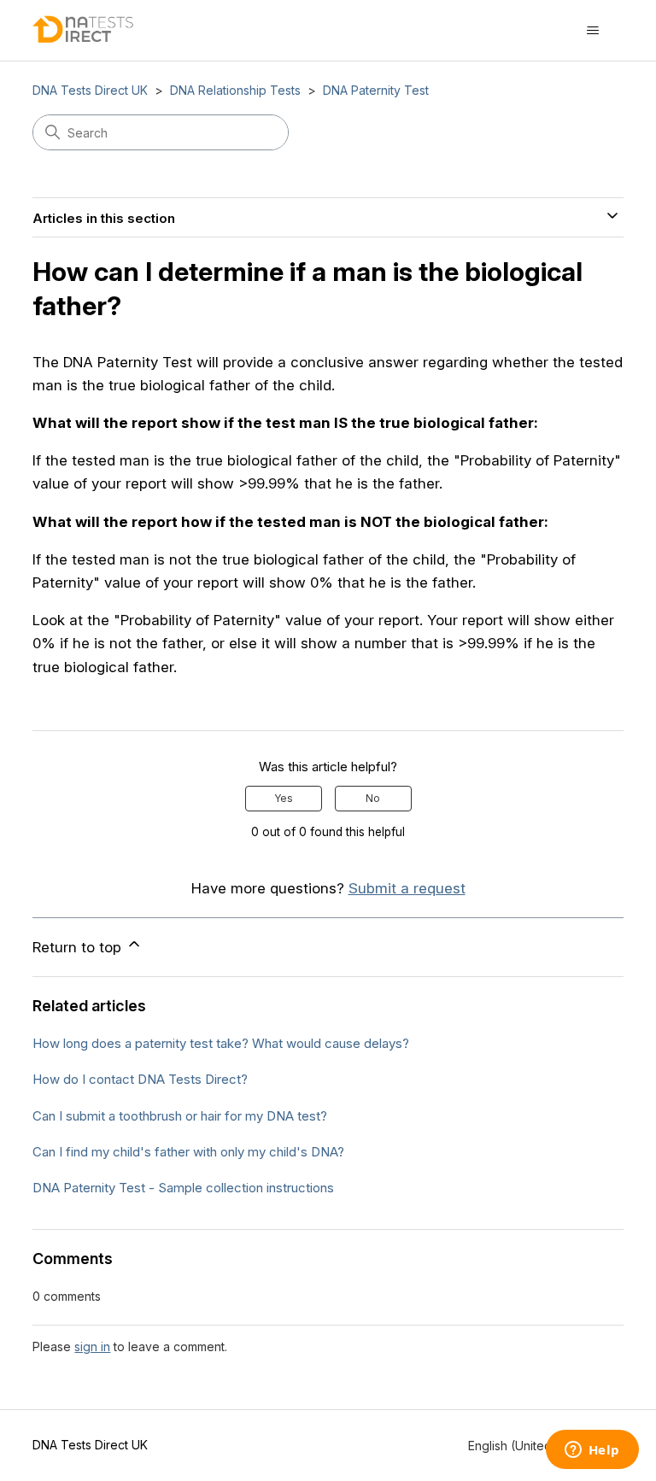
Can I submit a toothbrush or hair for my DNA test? (179, 1116)
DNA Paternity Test (376, 90)
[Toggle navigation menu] (593, 30)
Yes (283, 798)
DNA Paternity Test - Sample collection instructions (183, 1188)
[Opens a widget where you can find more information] (592, 1451)
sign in (92, 1346)
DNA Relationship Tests (235, 90)
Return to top (79, 947)
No (373, 798)
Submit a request (407, 888)
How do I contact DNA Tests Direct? (140, 1079)
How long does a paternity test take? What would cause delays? (220, 1043)
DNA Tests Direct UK (90, 90)
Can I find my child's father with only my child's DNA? (188, 1152)
